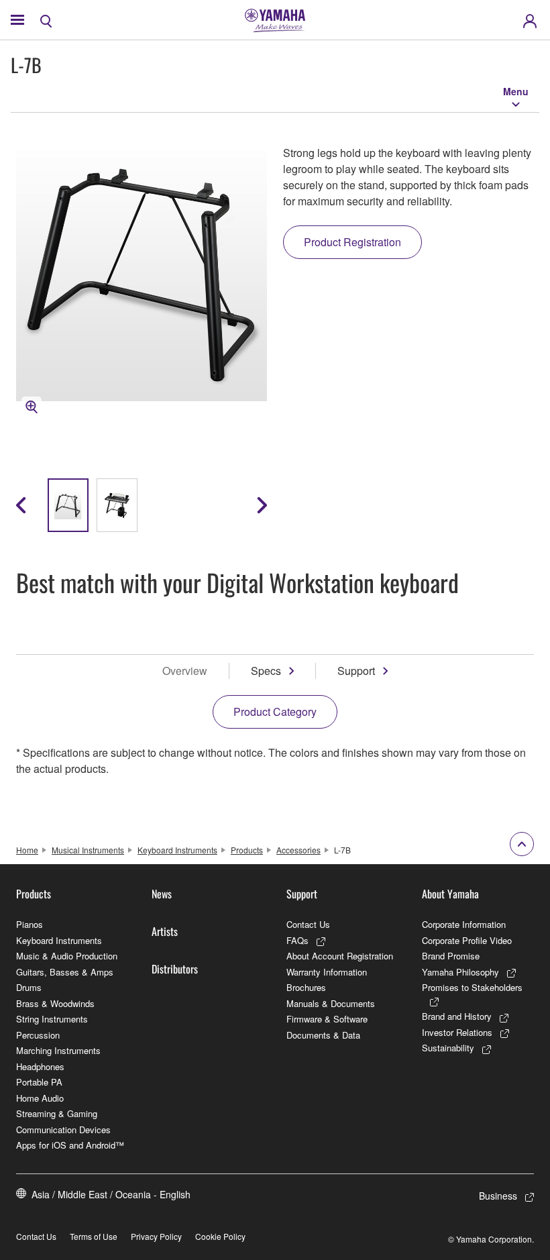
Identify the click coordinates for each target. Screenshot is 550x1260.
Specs (266, 670)
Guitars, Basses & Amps (64, 971)
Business (498, 1195)
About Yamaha (450, 894)
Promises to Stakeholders (472, 987)
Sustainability (448, 1047)
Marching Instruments (58, 1050)
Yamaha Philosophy (460, 971)
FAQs (297, 940)
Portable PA (39, 1081)
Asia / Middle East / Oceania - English (111, 1194)
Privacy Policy (156, 1236)
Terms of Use (93, 1236)
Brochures (306, 987)
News (162, 894)
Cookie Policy (220, 1236)
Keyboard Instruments (177, 849)
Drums (29, 987)
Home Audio (40, 1098)
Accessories (298, 849)
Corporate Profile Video (467, 940)
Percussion (38, 1035)
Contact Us (308, 924)
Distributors (175, 969)
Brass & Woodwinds (55, 1003)
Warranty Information (326, 971)
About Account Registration (339, 955)
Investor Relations (457, 1032)
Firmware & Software (327, 1018)
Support (356, 670)
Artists (165, 931)
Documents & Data (323, 1035)
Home (27, 849)
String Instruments (52, 1018)
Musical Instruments (88, 849)
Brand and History (457, 1016)
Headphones (40, 1066)
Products (247, 849)
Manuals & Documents (330, 1003)
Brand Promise (451, 955)
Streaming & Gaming (56, 1113)
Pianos (29, 924)
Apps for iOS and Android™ (70, 1145)
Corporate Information (464, 924)
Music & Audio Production (66, 955)
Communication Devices (63, 1129)
